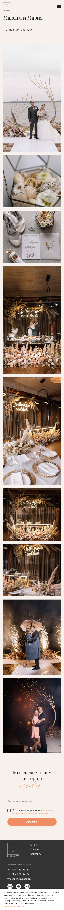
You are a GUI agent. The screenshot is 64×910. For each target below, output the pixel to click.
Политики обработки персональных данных (32, 811)
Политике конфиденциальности (24, 904)
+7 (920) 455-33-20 (18, 869)
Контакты (35, 853)
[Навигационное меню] (59, 6)
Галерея (34, 849)
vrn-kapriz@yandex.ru (19, 878)
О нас (33, 844)
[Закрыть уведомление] (61, 891)
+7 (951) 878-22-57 (18, 873)
